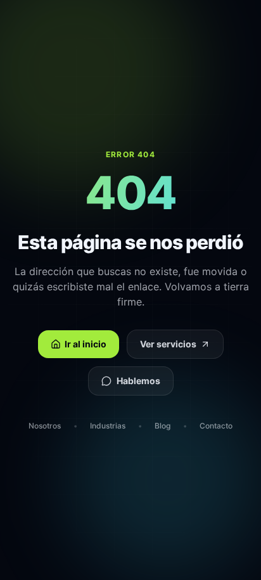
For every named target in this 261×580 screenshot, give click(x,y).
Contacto (216, 425)
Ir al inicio (85, 343)
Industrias (107, 425)
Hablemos (138, 380)
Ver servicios (168, 343)
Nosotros (45, 425)
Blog (162, 425)
